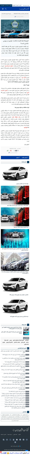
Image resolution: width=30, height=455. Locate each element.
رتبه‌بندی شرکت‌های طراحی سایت (16, 418)
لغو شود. (26, 127)
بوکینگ (8, 418)
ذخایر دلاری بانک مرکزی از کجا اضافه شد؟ (17, 391)
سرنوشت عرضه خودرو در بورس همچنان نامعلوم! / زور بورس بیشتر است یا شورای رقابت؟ (14, 272)
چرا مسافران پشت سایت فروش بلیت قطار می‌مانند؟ (15, 402)
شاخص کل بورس (9, 342)
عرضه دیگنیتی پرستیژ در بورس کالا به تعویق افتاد (19, 316)
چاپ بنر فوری (25, 414)
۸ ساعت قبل (27, 395)
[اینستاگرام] (6, 440)
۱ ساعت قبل (27, 354)
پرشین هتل (3, 418)
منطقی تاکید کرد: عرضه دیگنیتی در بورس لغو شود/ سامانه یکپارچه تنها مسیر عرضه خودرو (15, 249)
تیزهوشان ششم (26, 418)
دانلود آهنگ (4, 416)
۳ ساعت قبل (27, 358)
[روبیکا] (26, 440)
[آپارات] (14, 442)
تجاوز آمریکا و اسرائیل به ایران (18, 340)
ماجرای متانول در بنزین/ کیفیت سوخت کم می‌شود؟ (15, 400)
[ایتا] (23, 440)
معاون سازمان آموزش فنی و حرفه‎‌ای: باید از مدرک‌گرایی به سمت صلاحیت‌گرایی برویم (13, 359)
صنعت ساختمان (17, 342)
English (14, 5)
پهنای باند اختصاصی (16, 414)
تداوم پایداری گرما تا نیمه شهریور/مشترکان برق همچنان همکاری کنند (14, 374)
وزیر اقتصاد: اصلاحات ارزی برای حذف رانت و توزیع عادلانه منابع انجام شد (13, 355)
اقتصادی (27, 340)
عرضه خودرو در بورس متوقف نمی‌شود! (21, 227)
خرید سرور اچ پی (11, 416)
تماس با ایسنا (3, 434)
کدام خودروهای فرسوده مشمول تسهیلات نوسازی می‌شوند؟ (13, 393)
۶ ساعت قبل (27, 369)
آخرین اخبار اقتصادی (22, 348)
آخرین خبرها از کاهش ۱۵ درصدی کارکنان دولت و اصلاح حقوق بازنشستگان (13, 366)
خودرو (17, 157)
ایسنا (24, 9)
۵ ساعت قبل (27, 364)
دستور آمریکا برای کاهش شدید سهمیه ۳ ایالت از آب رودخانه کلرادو (13, 370)
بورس (10, 340)
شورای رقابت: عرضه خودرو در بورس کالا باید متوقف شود (17, 205)
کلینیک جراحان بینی (15, 420)
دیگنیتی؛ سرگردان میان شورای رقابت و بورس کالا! (19, 295)
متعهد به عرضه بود (9, 66)
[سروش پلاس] (19, 440)
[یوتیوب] (13, 440)
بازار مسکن (23, 342)
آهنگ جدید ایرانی (25, 416)
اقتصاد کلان (26, 13)
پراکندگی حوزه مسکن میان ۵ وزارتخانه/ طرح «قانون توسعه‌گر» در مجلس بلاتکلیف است (15, 407)
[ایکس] (10, 440)
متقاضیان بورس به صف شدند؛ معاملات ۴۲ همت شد (15, 398)
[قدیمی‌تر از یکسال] (15, 173)
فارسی (20, 5)
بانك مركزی (26, 344)
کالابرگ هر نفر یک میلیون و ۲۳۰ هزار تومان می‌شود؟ (15, 404)
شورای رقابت (24, 157)
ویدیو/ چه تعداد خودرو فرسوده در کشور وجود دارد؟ (15, 362)
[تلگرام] (16, 440)
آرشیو (11, 5)
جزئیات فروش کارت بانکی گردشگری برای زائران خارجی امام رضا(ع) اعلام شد (13, 388)
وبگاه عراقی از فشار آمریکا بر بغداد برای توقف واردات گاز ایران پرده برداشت (13, 385)
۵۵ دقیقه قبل (27, 351)
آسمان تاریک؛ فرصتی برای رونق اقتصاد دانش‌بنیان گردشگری (13, 396)
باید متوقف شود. (16, 117)
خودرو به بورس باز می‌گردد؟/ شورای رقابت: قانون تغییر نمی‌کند (11, 332)
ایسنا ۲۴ (7, 5)
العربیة (17, 5)
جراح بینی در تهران (5, 414)
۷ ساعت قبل (27, 384)
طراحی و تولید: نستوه (14, 446)
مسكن (27, 342)
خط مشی (15, 434)
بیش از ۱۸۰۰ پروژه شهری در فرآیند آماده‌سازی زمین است (14, 364)
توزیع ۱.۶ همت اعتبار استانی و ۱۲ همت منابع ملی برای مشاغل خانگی (13, 351)
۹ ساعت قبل (27, 406)
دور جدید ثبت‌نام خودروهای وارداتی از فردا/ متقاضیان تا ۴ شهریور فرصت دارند (13, 377)
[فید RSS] (3, 440)
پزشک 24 (18, 416)
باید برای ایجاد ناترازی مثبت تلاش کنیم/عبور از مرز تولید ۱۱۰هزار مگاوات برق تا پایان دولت (14, 381)
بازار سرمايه (6, 340)
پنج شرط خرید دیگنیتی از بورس (22, 184)
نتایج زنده (2, 5)
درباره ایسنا (10, 434)
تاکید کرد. (24, 78)
